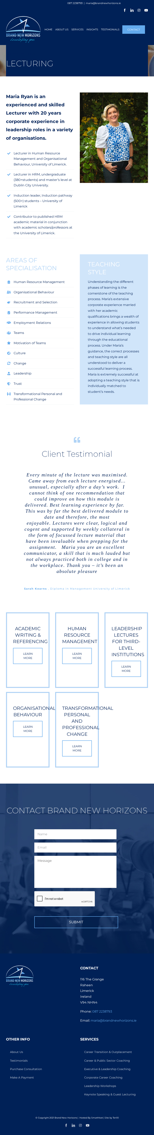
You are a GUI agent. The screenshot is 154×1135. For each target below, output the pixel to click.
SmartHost (97, 1117)
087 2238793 (102, 1011)
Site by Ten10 (112, 1117)
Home (11, 54)
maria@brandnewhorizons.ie (103, 3)
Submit (76, 922)
